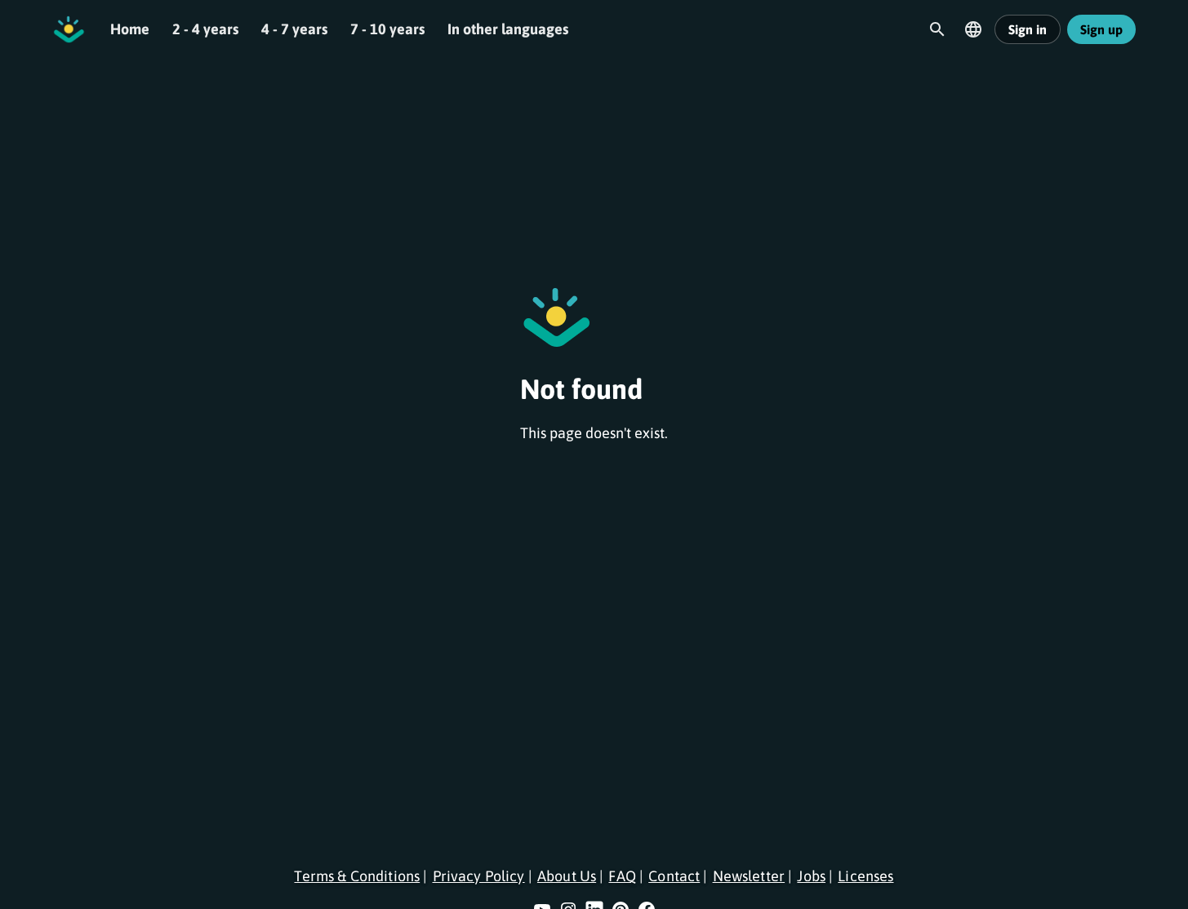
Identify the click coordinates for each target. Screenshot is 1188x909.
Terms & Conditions (357, 876)
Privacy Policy (479, 876)
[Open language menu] (973, 29)
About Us (566, 876)
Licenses (865, 876)
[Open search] (937, 29)
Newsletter (749, 876)
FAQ (621, 876)
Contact (674, 876)
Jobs (811, 876)
